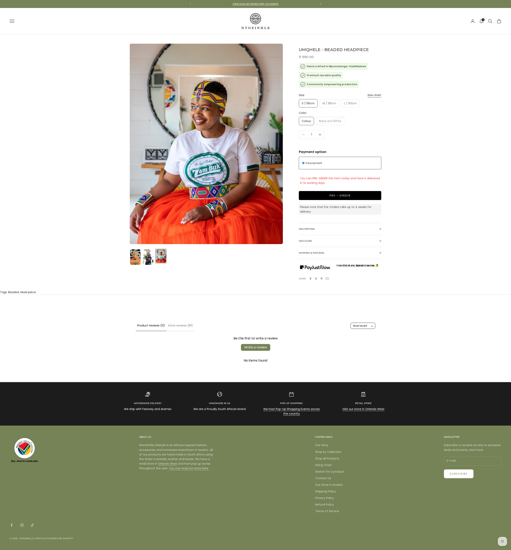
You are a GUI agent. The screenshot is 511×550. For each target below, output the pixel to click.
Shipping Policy (325, 491)
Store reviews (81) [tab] (180, 325)
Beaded (13, 292)
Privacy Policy (324, 498)
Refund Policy (324, 505)
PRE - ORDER (340, 195)
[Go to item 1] (135, 257)
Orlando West (167, 464)
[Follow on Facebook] (12, 525)
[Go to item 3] (160, 256)
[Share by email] (327, 278)
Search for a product (329, 472)
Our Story (321, 445)
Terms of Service (327, 511)
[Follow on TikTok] (32, 525)
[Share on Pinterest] (321, 278)
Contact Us (323, 478)
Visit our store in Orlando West (363, 409)
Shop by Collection (328, 452)
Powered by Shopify (59, 538)
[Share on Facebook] (310, 278)
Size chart (374, 95)
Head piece (28, 292)
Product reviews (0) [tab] (151, 325)
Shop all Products (327, 458)
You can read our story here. (189, 468)
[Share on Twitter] (316, 278)
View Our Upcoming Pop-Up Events (255, 4)
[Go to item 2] (148, 257)
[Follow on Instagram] (22, 525)
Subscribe (459, 474)
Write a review (255, 347)
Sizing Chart (323, 465)
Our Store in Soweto (329, 485)
